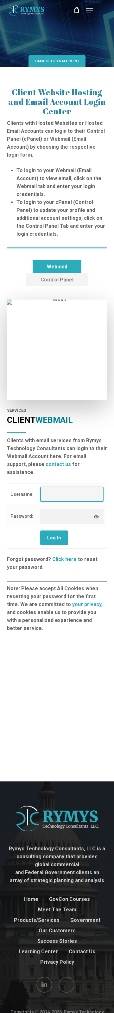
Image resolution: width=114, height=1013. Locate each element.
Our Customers (57, 931)
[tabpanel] (57, 462)
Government (85, 920)
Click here (64, 559)
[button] (89, 10)
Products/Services (37, 920)
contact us (58, 464)
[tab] (57, 266)
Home (31, 899)
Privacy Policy (57, 962)
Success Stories (57, 941)
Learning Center (38, 952)
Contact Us (82, 952)
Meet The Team (57, 910)
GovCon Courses (69, 899)
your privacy (86, 604)
